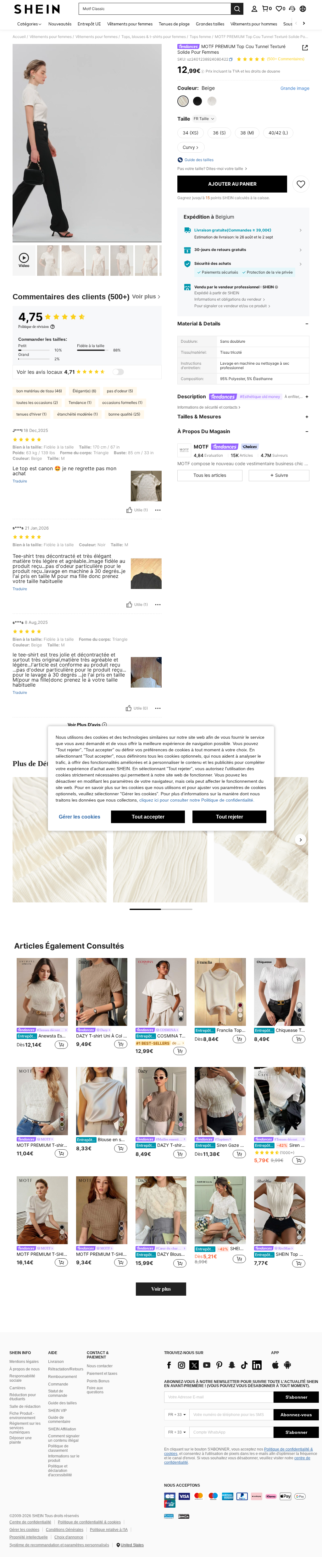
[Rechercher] (237, 9)
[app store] (275, 1368)
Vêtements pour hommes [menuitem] (253, 23)
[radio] (183, 101)
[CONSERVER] (300, 184)
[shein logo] (37, 9)
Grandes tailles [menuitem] (210, 23)
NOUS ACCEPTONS (182, 1486)
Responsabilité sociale (22, 1378)
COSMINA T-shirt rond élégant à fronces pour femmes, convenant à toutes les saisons (161, 1035)
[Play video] (87, 143)
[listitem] (42, 1007)
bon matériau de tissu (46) (39, 391)
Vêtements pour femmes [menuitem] (130, 23)
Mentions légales (24, 1361)
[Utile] (129, 510)
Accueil (19, 37)
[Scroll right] (304, 24)
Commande (58, 1384)
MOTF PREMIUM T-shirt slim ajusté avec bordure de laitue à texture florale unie (42, 1145)
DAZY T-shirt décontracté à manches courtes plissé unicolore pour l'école (161, 1145)
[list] (214, 1365)
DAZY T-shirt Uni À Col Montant (101, 1035)
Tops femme (200, 37)
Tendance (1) (80, 402)
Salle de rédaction (25, 1406)
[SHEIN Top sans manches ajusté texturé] (279, 1210)
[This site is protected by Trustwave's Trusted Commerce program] (169, 1516)
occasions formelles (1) (122, 402)
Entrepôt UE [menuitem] (89, 23)
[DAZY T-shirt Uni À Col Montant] (101, 992)
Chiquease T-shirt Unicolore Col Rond (280, 1030)
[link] (266, 8)
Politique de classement (58, 1448)
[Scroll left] (296, 24)
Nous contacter (100, 1366)
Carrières (17, 1388)
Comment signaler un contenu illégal (64, 1438)
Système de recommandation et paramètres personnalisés (59, 1545)
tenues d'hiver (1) (31, 414)
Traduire (20, 481)
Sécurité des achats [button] (212, 263)
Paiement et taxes (102, 1373)
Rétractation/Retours (65, 1369)
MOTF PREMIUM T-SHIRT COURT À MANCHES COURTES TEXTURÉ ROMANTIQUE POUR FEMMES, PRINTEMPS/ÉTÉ (101, 1254)
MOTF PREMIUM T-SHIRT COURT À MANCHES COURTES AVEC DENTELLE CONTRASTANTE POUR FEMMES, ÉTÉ (42, 1254)
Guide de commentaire (59, 1419)
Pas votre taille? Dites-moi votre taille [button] (210, 168)
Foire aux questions (95, 1390)
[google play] (287, 1368)
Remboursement (62, 1377)
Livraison (56, 1361)
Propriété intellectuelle (28, 1537)
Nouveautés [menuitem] (59, 23)
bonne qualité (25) (124, 414)
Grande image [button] (294, 88)
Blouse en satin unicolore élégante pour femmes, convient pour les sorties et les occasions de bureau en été (102, 1139)
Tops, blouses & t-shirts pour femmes (153, 37)
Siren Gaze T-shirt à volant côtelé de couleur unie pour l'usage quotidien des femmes (280, 1145)
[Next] (300, 839)
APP (275, 1353)
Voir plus (161, 1289)
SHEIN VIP (57, 1410)
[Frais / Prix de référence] (202, 71)
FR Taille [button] (201, 118)
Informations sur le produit (64, 1458)
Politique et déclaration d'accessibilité (60, 1470)
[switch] (118, 372)
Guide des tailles (62, 1403)
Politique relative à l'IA (109, 1529)
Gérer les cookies (24, 1529)
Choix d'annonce (68, 1537)
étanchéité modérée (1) (77, 414)
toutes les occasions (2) (37, 402)
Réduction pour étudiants (22, 1397)
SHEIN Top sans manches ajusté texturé (280, 1254)
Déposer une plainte (20, 1440)
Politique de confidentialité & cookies (89, 1522)
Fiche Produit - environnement (22, 1415)
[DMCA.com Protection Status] (183, 1516)
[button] (292, 9)
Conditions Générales (64, 1529)
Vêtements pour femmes (51, 37)
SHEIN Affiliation (62, 1429)
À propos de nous (24, 1369)
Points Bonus (98, 1381)
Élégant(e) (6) (84, 391)
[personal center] (254, 9)
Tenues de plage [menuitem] (174, 23)
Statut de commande (57, 1393)
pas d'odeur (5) (120, 391)
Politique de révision (33, 326)
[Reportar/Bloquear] (158, 510)
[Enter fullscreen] (156, 237)
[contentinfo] (241, 1500)
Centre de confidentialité (30, 1522)
